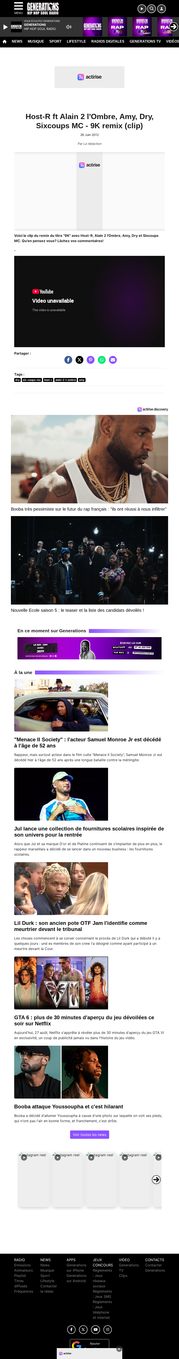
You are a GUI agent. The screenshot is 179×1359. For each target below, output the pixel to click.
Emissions (22, 1265)
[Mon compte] (161, 8)
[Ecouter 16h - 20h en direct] (89, 648)
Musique (36, 41)
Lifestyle (76, 41)
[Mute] (68, 27)
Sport (55, 41)
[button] (34, 1179)
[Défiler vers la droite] (156, 1179)
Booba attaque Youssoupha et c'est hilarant (68, 1106)
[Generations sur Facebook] (71, 1329)
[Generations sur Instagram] (107, 1329)
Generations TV (145, 41)
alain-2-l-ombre (65, 379)
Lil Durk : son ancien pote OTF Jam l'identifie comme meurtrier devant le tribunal (80, 926)
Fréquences (23, 1291)
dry (17, 379)
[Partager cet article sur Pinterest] (89, 362)
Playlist (20, 1275)
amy (81, 379)
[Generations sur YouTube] (95, 1329)
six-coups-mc (32, 379)
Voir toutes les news (89, 1134)
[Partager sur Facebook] (67, 362)
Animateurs (23, 1270)
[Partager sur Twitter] (78, 362)
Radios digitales (107, 41)
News (17, 41)
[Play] (6, 27)
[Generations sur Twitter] (83, 1329)
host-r (48, 379)
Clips (123, 1275)
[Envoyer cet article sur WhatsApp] (101, 362)
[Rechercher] (151, 8)
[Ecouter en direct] (142, 8)
